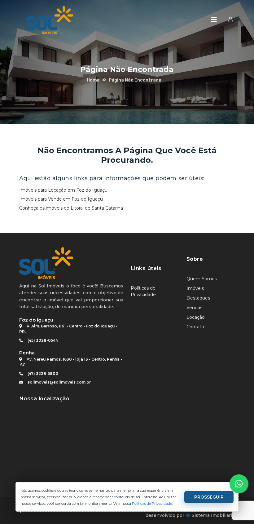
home (93, 80)
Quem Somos (201, 279)
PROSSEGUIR (209, 497)
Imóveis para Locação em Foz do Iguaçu (63, 190)
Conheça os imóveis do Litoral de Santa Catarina (71, 208)
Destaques (198, 298)
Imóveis (195, 288)
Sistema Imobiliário (213, 515)
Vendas (194, 307)
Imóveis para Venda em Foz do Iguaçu (61, 199)
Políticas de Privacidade (152, 503)
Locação (195, 317)
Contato (195, 327)
